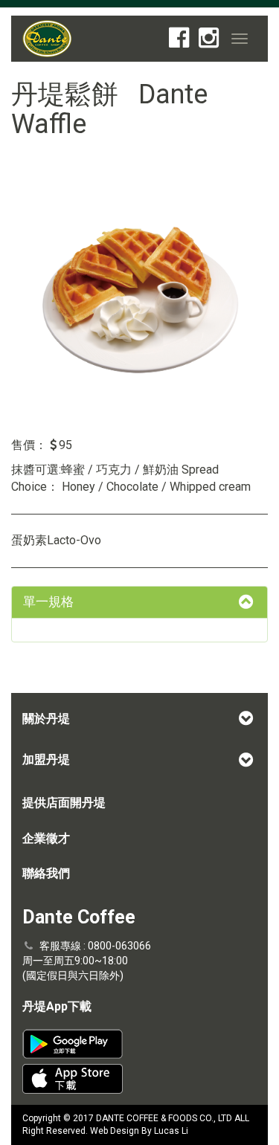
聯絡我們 (46, 873)
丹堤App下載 (57, 1006)
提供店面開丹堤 (64, 803)
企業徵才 (46, 838)
